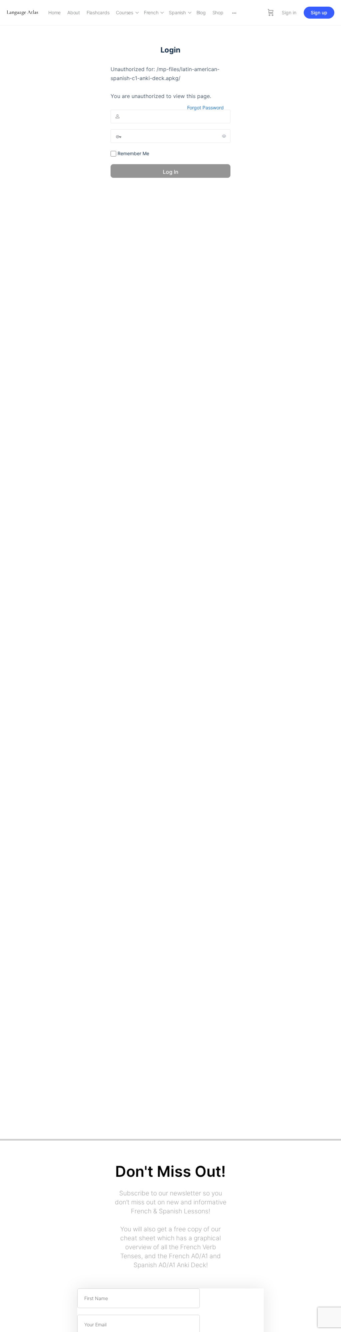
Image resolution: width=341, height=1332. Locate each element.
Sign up (319, 12)
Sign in (289, 12)
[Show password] (224, 136)
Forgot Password (205, 107)
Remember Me (132, 153)
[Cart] (270, 12)
